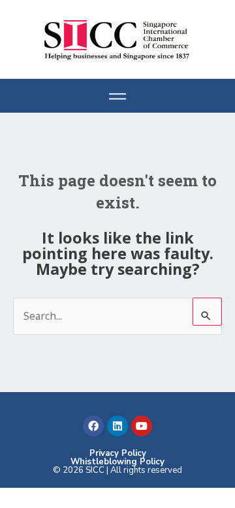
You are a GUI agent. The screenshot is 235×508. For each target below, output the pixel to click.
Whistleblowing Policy (117, 462)
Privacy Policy (117, 453)
